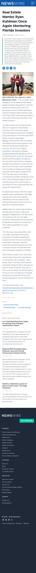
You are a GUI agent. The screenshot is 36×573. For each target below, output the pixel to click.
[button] (32, 3)
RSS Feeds (6, 490)
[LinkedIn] (9, 520)
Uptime (26, 523)
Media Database (7, 440)
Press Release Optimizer (10, 456)
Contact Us (5, 500)
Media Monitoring (8, 445)
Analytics (5, 448)
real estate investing (9, 307)
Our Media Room (7, 471)
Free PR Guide (26, 421)
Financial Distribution (9, 435)
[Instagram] (12, 520)
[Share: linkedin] (11, 68)
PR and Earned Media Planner (12, 487)
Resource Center (8, 479)
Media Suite (6, 437)
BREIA (5, 141)
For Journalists (7, 482)
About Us (5, 463)
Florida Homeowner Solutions (14, 154)
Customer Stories (8, 469)
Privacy (18, 523)
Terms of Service (8, 523)
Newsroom (6, 484)
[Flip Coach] (18, 95)
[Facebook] (3, 520)
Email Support (7, 503)
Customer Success (8, 453)
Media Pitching (7, 442)
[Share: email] (14, 68)
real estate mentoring (24, 307)
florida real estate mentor (11, 304)
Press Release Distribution (11, 432)
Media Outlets (7, 492)
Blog (3, 466)
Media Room (6, 450)
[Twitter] (6, 520)
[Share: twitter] (7, 68)
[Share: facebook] (3, 68)
